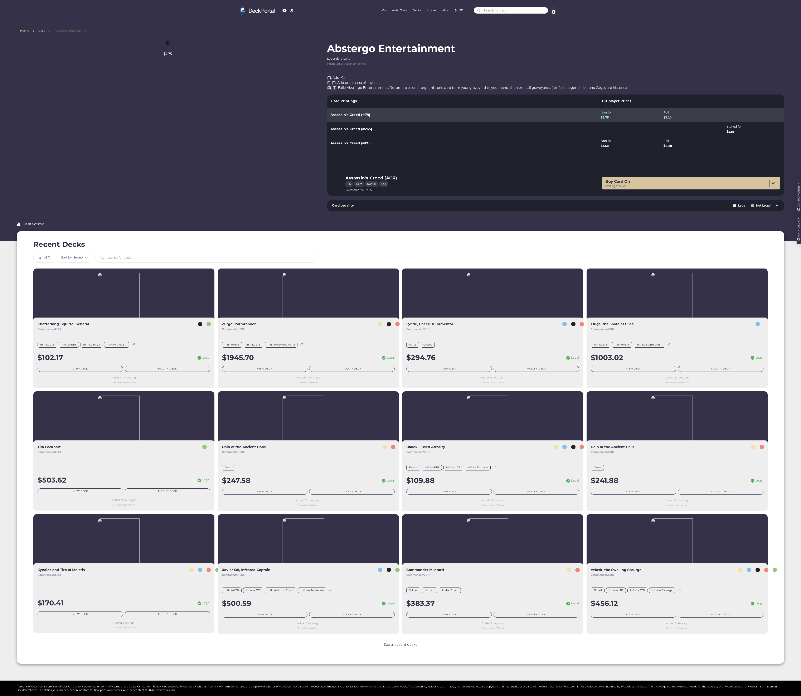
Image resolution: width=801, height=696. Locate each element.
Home (24, 31)
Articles (431, 10)
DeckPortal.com (41, 686)
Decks (417, 10)
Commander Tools (394, 10)
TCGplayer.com (53, 690)
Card (41, 31)
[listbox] (555, 129)
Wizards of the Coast (123, 686)
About (446, 10)
